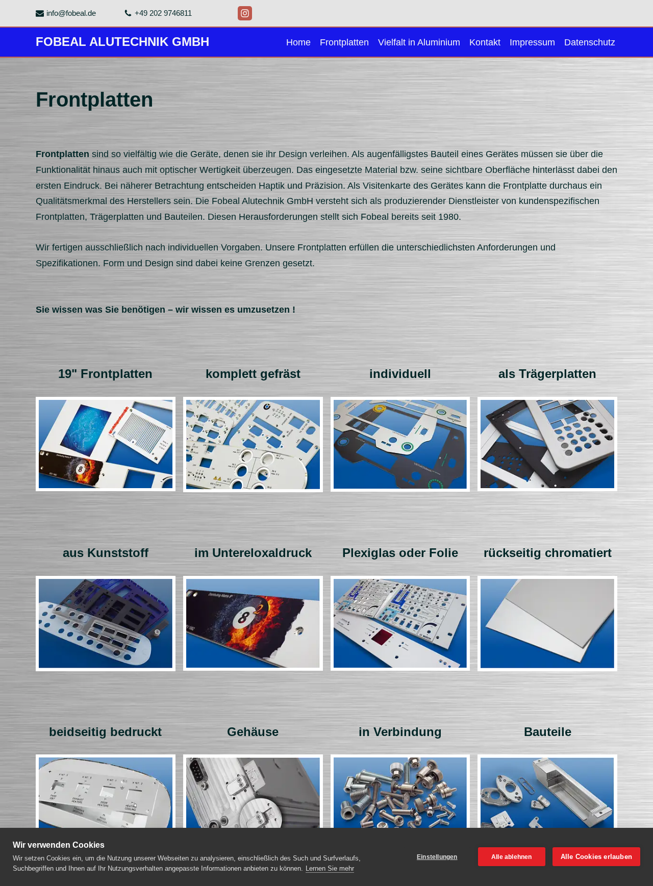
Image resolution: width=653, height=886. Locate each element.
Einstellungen (437, 856)
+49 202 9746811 (163, 13)
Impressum (532, 42)
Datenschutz (589, 42)
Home (298, 42)
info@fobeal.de (71, 13)
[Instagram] (245, 13)
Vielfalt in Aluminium (419, 42)
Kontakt (484, 42)
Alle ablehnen (511, 856)
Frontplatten (344, 42)
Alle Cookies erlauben (596, 856)
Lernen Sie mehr (330, 868)
